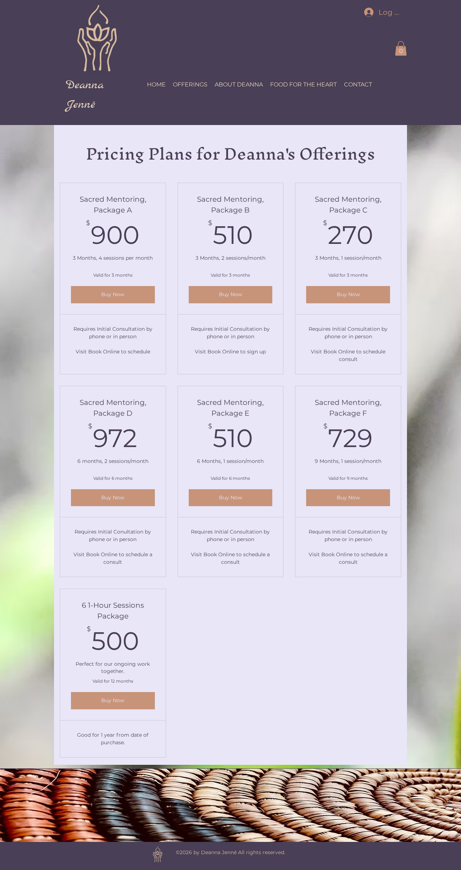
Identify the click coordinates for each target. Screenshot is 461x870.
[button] (401, 48)
